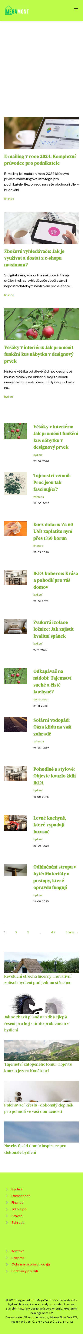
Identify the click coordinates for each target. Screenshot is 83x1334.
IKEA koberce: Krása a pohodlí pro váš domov (55, 580)
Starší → (72, 932)
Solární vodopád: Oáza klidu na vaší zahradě (52, 727)
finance (9, 199)
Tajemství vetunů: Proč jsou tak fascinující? (52, 482)
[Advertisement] (41, 64)
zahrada (38, 497)
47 (53, 932)
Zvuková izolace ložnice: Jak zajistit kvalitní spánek (53, 629)
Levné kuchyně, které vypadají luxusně (49, 825)
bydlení (8, 396)
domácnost (40, 699)
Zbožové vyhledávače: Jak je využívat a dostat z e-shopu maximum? (34, 258)
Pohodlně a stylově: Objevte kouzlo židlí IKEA (54, 776)
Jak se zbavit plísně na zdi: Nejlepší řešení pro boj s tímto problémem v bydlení (36, 1023)
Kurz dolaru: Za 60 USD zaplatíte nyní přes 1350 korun (53, 531)
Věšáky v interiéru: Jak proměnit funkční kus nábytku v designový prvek (38, 354)
